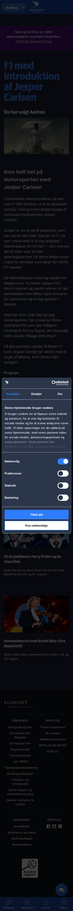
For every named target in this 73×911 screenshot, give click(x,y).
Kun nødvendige (36, 525)
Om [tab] (59, 394)
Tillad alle (36, 514)
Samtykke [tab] (13, 394)
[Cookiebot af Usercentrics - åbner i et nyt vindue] (52, 383)
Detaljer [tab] (36, 394)
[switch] (63, 473)
